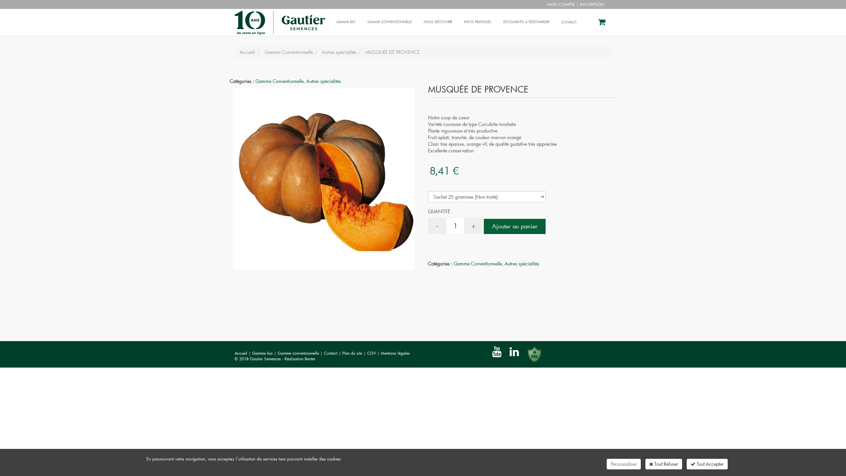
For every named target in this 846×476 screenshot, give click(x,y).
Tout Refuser (665, 464)
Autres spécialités (323, 81)
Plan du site (353, 353)
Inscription (592, 4)
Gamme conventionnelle (389, 22)
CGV (372, 353)
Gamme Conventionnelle (279, 81)
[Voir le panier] (602, 23)
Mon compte (561, 4)
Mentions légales (395, 353)
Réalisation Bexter (300, 358)
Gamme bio (346, 22)
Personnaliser (624, 464)
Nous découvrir (438, 22)
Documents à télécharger (526, 22)
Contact (331, 353)
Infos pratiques (477, 22)
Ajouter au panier (514, 226)
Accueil (241, 353)
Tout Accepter (709, 464)
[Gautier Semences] (279, 17)
